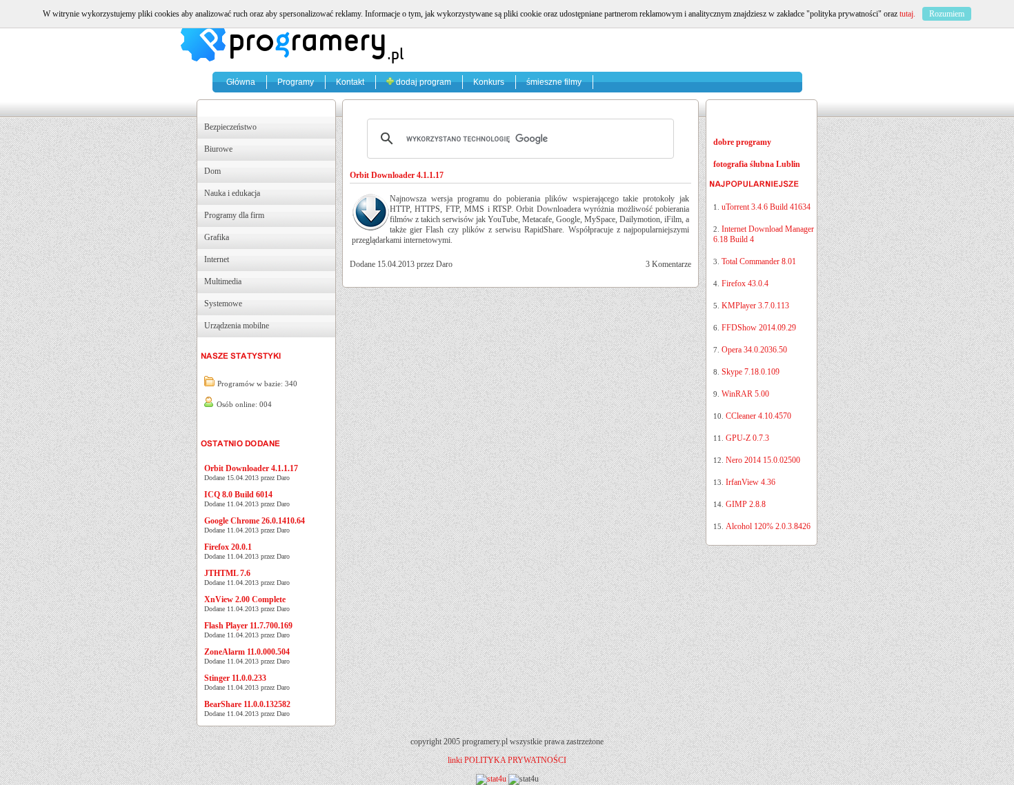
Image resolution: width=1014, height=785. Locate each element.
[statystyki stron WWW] (491, 779)
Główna (240, 82)
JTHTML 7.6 (227, 573)
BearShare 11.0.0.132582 (247, 704)
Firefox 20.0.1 (228, 547)
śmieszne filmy (553, 82)
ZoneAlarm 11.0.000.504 (247, 652)
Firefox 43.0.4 (745, 283)
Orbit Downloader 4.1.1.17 (251, 468)
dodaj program (422, 82)
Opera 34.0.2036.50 (754, 350)
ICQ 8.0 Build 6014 (238, 494)
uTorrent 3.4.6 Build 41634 (766, 207)
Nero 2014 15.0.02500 (763, 460)
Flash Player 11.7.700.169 (248, 625)
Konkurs (488, 82)
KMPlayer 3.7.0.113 (755, 305)
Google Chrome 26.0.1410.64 (254, 521)
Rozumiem (946, 14)
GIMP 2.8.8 (746, 504)
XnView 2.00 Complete (245, 599)
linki (455, 760)
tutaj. (907, 14)
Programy (295, 82)
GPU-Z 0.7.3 (747, 438)
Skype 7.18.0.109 (750, 372)
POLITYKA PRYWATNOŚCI (515, 760)
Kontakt (350, 82)
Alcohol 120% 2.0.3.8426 (768, 526)
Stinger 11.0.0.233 (235, 678)
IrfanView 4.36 (750, 482)
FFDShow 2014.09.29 (759, 327)
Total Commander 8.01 (759, 261)
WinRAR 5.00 (745, 394)
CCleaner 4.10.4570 (758, 416)
